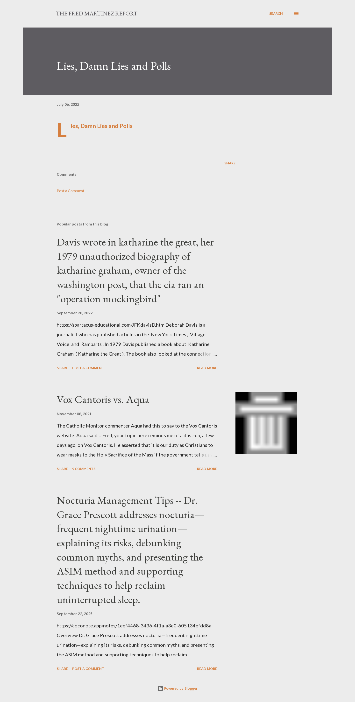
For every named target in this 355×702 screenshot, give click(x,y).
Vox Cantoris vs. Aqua (103, 399)
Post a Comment (70, 190)
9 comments (83, 469)
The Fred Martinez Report (96, 13)
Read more (207, 368)
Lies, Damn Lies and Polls (102, 125)
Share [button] (229, 163)
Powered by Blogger (180, 688)
